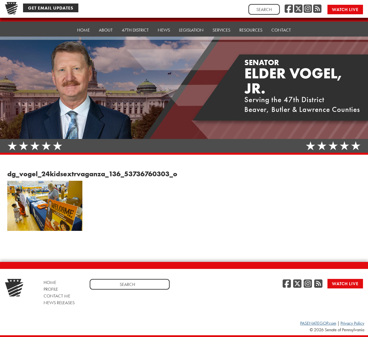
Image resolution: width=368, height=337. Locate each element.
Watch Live (345, 9)
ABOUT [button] (106, 30)
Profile (51, 289)
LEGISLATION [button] (191, 30)
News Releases (59, 302)
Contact (281, 30)
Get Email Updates (50, 8)
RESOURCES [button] (250, 30)
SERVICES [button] (221, 30)
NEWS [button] (164, 30)
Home (83, 30)
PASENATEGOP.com (318, 323)
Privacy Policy (352, 323)
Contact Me (57, 296)
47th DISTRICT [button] (135, 30)
